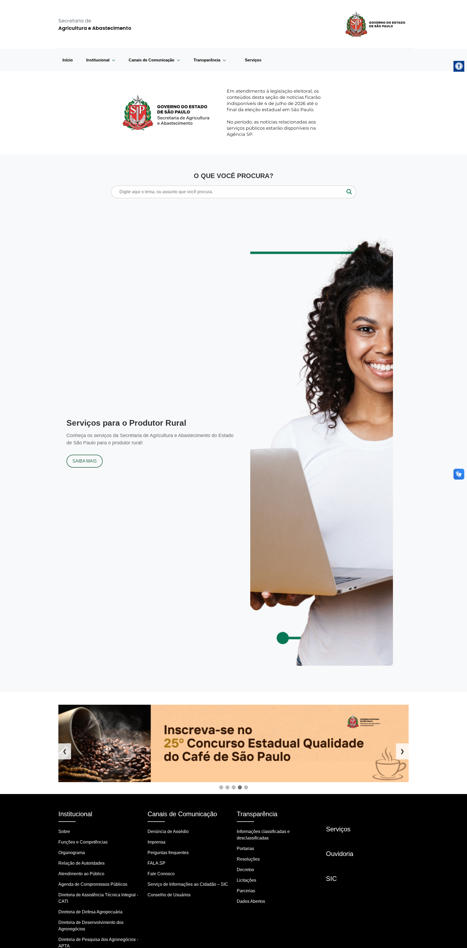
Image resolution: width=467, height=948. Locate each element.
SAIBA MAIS (84, 461)
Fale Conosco (161, 873)
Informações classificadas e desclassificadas (263, 834)
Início (67, 60)
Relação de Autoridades (81, 863)
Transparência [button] (207, 60)
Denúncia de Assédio (168, 831)
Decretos (245, 869)
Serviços (253, 60)
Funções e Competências (83, 842)
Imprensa (156, 842)
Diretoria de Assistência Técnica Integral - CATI (98, 898)
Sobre (64, 831)
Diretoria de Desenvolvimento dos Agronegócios (91, 925)
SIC (331, 878)
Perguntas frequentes (168, 852)
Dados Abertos (251, 901)
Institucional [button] (98, 60)
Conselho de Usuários (169, 895)
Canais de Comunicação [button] (152, 60)
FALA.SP (156, 863)
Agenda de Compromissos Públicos (92, 884)
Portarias (245, 848)
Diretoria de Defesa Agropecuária (90, 912)
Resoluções (248, 859)
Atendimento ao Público (81, 873)
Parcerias (246, 890)
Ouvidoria (339, 853)
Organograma (71, 852)
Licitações (246, 880)
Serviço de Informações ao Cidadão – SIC (188, 884)
